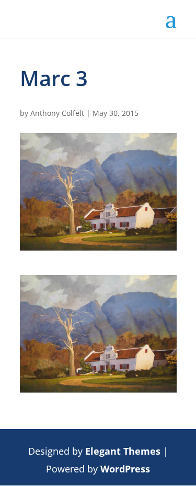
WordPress (125, 469)
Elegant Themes (122, 451)
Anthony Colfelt (57, 113)
